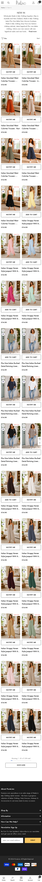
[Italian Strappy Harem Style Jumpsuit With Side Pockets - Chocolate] (10, 483)
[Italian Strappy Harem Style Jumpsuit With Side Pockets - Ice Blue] (31, 245)
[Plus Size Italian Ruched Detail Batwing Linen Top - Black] (10, 436)
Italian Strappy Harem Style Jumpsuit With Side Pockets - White (31, 507)
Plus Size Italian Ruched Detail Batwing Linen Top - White (31, 412)
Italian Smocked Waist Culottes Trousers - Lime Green (31, 80)
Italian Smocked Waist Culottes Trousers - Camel (9, 80)
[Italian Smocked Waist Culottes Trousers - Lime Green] (31, 55)
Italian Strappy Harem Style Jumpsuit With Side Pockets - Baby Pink (10, 698)
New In (9, 8)
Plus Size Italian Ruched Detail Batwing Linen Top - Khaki (10, 365)
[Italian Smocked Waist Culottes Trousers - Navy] (31, 150)
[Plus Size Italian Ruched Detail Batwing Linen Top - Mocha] (31, 436)
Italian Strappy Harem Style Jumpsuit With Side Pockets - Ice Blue (31, 270)
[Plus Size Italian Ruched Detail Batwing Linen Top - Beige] (31, 340)
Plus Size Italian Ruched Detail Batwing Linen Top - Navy (10, 412)
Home (3, 8)
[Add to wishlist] (3, 45)
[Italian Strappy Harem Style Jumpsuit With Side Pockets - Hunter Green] (31, 578)
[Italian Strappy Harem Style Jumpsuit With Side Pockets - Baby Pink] (10, 673)
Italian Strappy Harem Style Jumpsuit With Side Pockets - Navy (10, 745)
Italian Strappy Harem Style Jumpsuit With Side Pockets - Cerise (10, 317)
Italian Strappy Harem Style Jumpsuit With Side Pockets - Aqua (31, 317)
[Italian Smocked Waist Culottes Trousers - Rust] (10, 103)
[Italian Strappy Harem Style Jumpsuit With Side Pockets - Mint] (31, 626)
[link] (12, 879)
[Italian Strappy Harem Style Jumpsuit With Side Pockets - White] (31, 483)
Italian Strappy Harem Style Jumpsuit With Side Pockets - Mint (31, 650)
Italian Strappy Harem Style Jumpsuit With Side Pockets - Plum (10, 602)
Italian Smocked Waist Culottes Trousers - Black (9, 222)
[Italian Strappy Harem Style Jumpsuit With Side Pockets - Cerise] (10, 293)
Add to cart (31, 214)
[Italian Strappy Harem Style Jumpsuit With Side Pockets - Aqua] (31, 293)
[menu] (2, 2)
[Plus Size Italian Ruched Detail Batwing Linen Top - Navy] (10, 388)
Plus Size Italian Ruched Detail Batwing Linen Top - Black (10, 460)
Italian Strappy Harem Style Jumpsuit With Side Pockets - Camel (10, 650)
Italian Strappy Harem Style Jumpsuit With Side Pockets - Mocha (10, 555)
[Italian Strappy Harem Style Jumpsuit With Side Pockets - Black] (31, 721)
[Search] (8, 2)
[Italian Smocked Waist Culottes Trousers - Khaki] (10, 150)
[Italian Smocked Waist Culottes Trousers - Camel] (10, 55)
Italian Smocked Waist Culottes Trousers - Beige (30, 127)
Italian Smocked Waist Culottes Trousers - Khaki (9, 175)
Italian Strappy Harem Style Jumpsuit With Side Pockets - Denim (31, 555)
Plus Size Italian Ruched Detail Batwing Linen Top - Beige (31, 365)
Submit (32, 840)
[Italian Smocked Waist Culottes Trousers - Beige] (31, 103)
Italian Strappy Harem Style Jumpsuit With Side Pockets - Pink (10, 270)
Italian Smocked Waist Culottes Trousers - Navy (30, 175)
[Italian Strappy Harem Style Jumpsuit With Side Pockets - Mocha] (10, 531)
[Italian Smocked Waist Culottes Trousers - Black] (10, 198)
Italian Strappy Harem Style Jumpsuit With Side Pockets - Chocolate (10, 507)
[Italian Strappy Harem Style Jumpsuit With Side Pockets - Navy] (10, 721)
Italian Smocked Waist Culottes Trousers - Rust (10, 127)
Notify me (10, 72)
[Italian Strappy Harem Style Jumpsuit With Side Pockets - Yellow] (31, 198)
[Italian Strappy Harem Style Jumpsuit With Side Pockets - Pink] (10, 245)
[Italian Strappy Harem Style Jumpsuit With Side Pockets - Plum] (10, 578)
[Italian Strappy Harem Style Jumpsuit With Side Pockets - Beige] (31, 673)
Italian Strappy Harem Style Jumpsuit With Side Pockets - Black (31, 745)
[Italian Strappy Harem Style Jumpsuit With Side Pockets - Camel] (10, 626)
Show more (21, 765)
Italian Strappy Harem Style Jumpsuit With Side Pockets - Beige (31, 698)
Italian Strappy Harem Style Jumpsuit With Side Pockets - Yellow (31, 222)
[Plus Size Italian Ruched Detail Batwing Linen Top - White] (31, 388)
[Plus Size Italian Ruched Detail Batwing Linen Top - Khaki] (10, 340)
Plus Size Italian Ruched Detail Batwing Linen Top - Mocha (31, 460)
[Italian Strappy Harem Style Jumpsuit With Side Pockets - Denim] (31, 531)
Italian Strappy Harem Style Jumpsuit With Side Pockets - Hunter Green (31, 602)
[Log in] (33, 2)
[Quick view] (3, 49)
